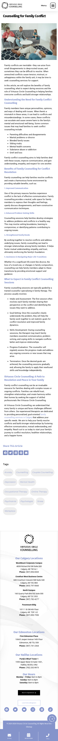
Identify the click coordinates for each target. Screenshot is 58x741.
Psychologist (27, 501)
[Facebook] (6, 709)
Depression (10, 482)
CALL (48, 739)
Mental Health (27, 482)
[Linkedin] (41, 709)
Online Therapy (39, 491)
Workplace (10, 511)
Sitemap (29, 727)
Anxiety (8, 472)
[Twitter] (15, 709)
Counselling (22, 472)
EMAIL (9, 738)
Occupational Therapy (16, 491)
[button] (53, 5)
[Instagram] (32, 709)
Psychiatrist (10, 501)
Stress (40, 501)
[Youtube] (24, 709)
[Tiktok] (50, 709)
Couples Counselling (42, 472)
